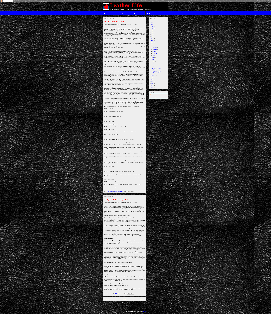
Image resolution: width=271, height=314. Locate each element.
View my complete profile (155, 96)
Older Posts (142, 299)
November (155, 49)
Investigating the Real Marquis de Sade (117, 199)
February (154, 67)
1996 (152, 85)
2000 (152, 77)
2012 (152, 24)
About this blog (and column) (132, 13)
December (155, 47)
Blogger (144, 311)
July (153, 57)
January (154, 75)
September (155, 53)
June (154, 59)
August (154, 55)
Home (105, 13)
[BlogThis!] (129, 191)
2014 (152, 21)
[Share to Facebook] (131, 191)
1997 (152, 83)
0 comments (120, 191)
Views (142, 13)
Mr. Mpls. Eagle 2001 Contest (114, 21)
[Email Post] (125, 191)
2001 (152, 46)
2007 (152, 34)
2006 (152, 36)
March (154, 65)
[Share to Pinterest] (133, 191)
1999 (152, 79)
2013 (152, 23)
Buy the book (150, 13)
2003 (152, 42)
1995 (152, 87)
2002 (152, 44)
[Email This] (127, 191)
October (154, 51)
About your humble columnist (116, 13)
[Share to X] (130, 191)
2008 (152, 32)
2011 (152, 26)
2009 (152, 30)
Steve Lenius (110, 191)
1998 (152, 81)
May (154, 61)
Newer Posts (106, 299)
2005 (152, 38)
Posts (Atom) (127, 302)
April (154, 63)
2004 (152, 40)
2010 (152, 28)
